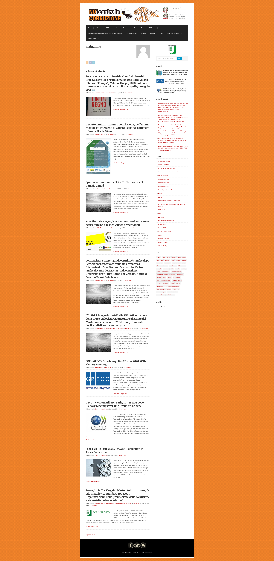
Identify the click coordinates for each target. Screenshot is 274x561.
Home (89, 28)
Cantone (167, 260)
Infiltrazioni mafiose (164, 210)
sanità (172, 283)
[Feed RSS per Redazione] (87, 62)
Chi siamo (99, 28)
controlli (184, 260)
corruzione (167, 263)
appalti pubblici (181, 257)
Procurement (162, 224)
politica (169, 277)
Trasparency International (164, 289)
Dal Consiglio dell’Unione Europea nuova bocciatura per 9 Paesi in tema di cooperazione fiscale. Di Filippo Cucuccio (172, 140)
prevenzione (176, 277)
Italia (129, 503)
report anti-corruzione (162, 283)
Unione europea (161, 292)
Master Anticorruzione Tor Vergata (166, 274)
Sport (159, 235)
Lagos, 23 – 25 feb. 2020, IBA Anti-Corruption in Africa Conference (114, 450)
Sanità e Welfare (163, 228)
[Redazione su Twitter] (93, 62)
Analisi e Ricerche (100, 93)
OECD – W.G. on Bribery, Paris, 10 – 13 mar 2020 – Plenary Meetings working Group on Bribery (116, 404)
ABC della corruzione (112, 28)
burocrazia (160, 260)
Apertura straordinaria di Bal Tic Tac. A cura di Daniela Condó (114, 184)
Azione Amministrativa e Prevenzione (116, 503)
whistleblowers (161, 295)
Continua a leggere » (120, 109)
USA (176, 292)
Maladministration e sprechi (166, 221)
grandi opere (173, 266)
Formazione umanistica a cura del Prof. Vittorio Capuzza (105, 33)
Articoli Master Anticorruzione (114, 328)
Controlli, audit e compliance (166, 190)
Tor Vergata (160, 286)
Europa (159, 266)
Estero (97, 367)
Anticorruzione (166, 257)
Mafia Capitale (165, 271)
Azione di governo (163, 175)
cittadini (178, 260)
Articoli (152, 33)
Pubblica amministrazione (163, 280)
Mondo (159, 277)
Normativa (126, 28)
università (170, 292)
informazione (181, 266)
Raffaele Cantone (177, 280)
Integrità (159, 268)
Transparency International (172, 286)
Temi (135, 28)
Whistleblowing (162, 246)
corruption (159, 263)
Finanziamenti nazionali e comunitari (169, 200)
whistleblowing (170, 295)
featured (165, 266)
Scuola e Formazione (164, 231)
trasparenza (176, 289)
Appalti (174, 257)
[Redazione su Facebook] (90, 62)
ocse (164, 277)
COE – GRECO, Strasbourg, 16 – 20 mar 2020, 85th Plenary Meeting (116, 362)
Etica (183, 263)
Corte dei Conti (176, 263)
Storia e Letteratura (163, 239)
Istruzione (166, 268)
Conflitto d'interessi (163, 186)
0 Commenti (129, 93)
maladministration (176, 271)
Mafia (158, 271)
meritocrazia (180, 274)
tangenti (178, 283)
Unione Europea (163, 242)
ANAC (158, 257)
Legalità (177, 268)
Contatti (143, 33)
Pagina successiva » (92, 535)
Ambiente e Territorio (101, 189)
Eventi (143, 28)
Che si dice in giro (131, 33)
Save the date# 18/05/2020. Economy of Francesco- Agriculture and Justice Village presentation (117, 223)
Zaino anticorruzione (173, 33)
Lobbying (161, 217)
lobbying (184, 268)
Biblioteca (152, 28)
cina (173, 260)
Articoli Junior (92, 38)
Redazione (110, 93)
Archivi (158, 307)
